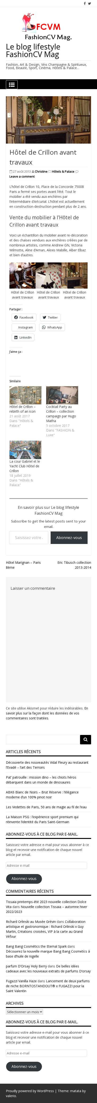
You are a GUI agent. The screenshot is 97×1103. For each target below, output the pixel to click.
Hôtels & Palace (63, 171)
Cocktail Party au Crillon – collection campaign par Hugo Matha (61, 413)
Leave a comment (22, 176)
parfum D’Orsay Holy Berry (26, 966)
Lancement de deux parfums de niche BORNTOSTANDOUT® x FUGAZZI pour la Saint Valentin (48, 986)
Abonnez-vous (69, 537)
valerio (11, 1096)
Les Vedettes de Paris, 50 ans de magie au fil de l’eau (46, 807)
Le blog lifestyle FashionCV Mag (33, 50)
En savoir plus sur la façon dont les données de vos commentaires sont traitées (47, 713)
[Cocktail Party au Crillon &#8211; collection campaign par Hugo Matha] (62, 395)
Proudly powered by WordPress (30, 1091)
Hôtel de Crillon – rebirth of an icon (22, 409)
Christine (41, 171)
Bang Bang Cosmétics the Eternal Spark (36, 946)
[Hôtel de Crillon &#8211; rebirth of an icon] (25, 395)
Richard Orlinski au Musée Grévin (31, 921)
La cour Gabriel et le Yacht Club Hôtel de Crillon (24, 466)
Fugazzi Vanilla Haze (21, 981)
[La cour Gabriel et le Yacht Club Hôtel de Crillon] (25, 450)
